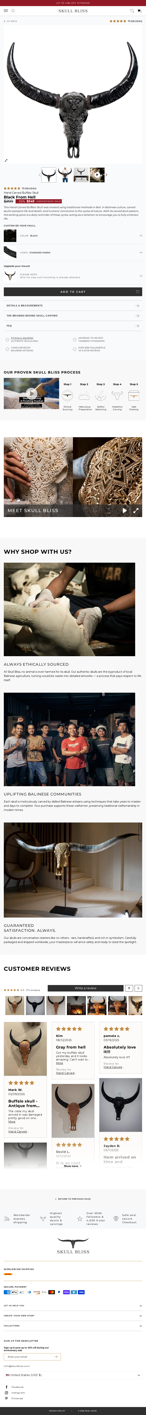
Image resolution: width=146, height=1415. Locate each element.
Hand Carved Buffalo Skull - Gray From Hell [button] (69, 1073)
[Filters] (129, 988)
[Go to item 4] (76, 1005)
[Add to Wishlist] (137, 291)
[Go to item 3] (55, 1005)
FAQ (9, 325)
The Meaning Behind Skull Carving (32, 315)
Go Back (12, 21)
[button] (118, 21)
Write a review (85, 988)
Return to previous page (74, 1199)
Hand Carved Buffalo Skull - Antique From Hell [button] (21, 1131)
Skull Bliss (91, 1411)
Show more (71, 1166)
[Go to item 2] (35, 1005)
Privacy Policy (57, 1411)
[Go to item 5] (96, 1005)
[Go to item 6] (117, 1005)
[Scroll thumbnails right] (138, 1006)
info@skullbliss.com (17, 1366)
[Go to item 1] (14, 1005)
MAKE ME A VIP (56, 1356)
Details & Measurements (25, 305)
